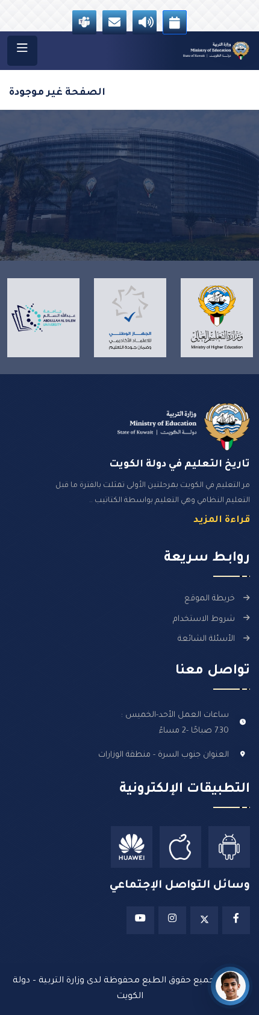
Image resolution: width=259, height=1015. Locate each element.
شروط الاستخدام (204, 619)
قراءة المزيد (221, 520)
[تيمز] (84, 22)
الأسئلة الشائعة (206, 639)
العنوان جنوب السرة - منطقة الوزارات (163, 755)
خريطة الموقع (209, 598)
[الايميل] (114, 22)
